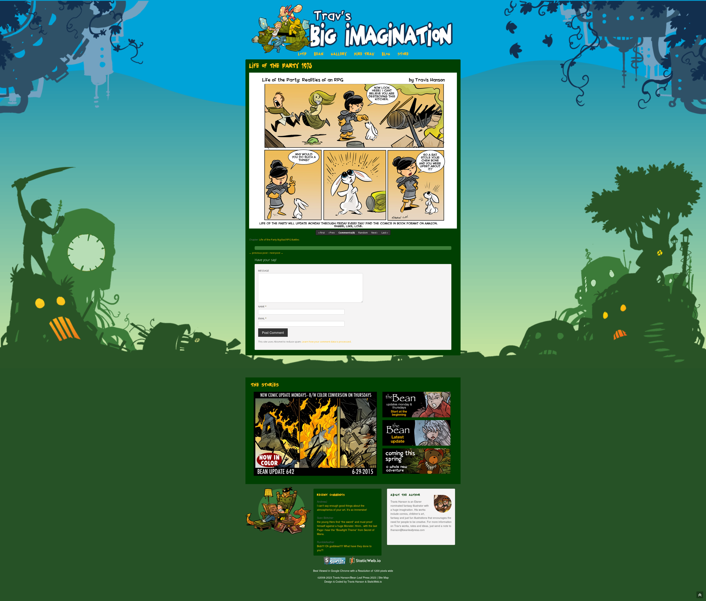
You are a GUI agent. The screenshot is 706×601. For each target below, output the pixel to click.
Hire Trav (364, 54)
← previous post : (259, 252)
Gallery (339, 54)
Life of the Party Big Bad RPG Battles (279, 239)
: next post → (276, 252)
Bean (319, 54)
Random (363, 232)
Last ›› (384, 232)
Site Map (383, 577)
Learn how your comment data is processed (326, 341)
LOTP (302, 54)
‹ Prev (331, 232)
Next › (374, 232)
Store (403, 54)
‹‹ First (321, 232)
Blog (386, 54)
